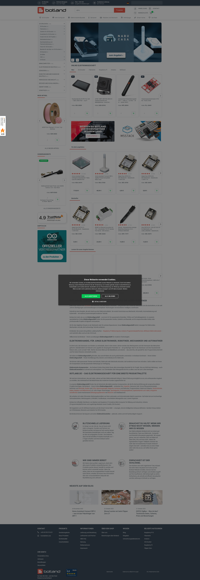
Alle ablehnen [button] (110, 296)
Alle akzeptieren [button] (91, 296)
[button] (100, 301)
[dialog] (100, 290)
